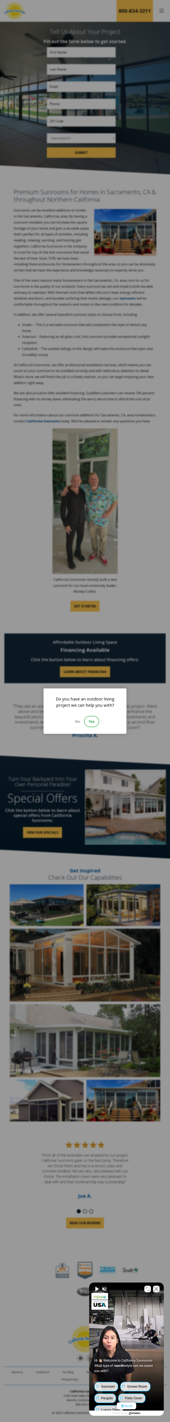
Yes (92, 721)
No (77, 721)
